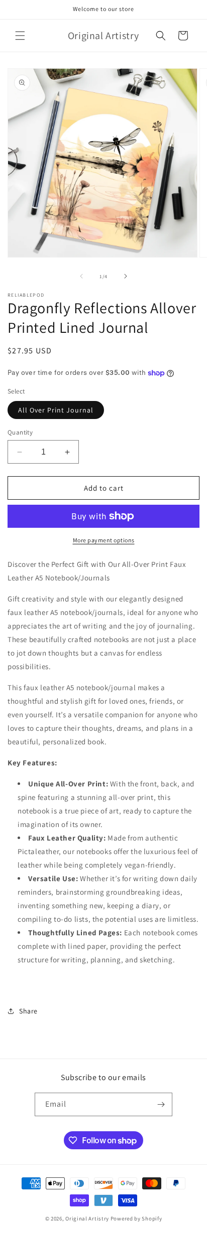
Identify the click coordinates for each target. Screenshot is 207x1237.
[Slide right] (126, 276)
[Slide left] (81, 276)
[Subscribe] (161, 1104)
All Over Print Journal (55, 410)
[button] (20, 36)
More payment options (104, 540)
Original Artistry (87, 1218)
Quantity (20, 432)
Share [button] (28, 1010)
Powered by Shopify (136, 1218)
